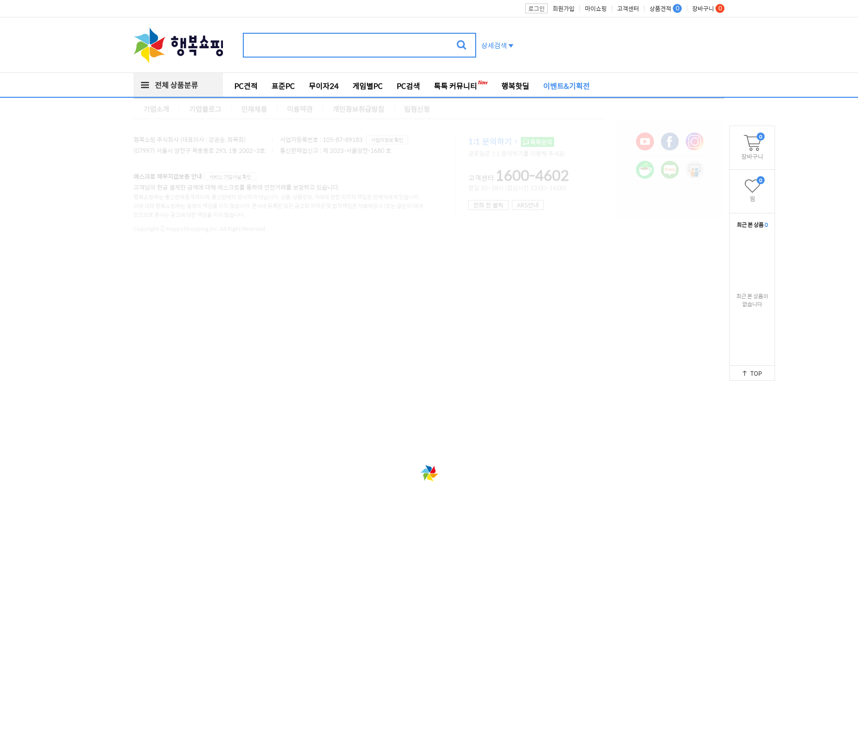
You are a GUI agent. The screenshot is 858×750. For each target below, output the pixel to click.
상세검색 (494, 45)
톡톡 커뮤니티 (455, 85)
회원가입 (563, 8)
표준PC (283, 85)
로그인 (536, 8)
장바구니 (752, 147)
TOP (756, 373)
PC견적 (246, 85)
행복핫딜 (515, 85)
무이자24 (324, 85)
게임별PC (368, 85)
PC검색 (408, 85)
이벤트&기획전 (566, 85)
